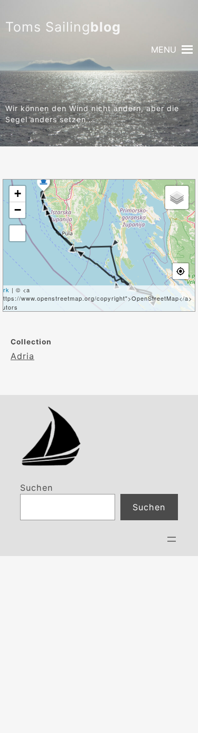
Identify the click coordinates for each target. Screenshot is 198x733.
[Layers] (176, 197)
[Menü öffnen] (171, 539)
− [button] (18, 209)
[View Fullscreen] (17, 233)
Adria (22, 356)
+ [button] (18, 193)
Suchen (36, 487)
